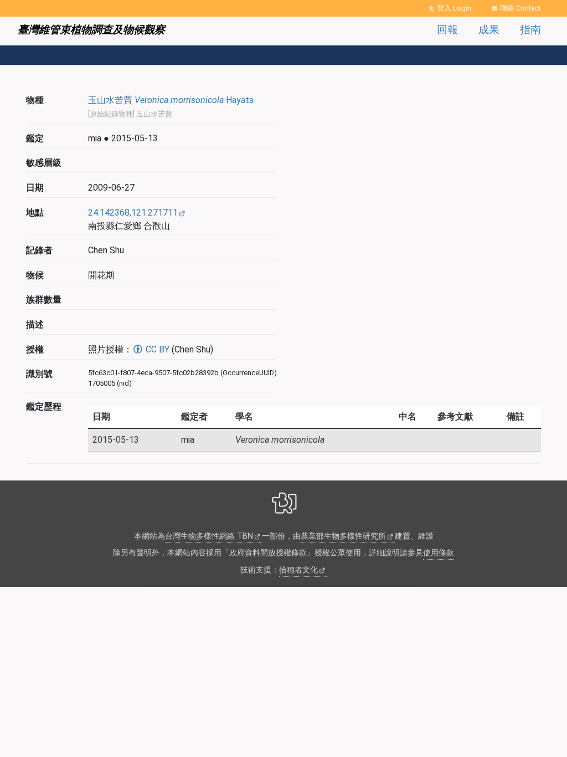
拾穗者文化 (298, 570)
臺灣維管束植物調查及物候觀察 (91, 29)
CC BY (156, 349)
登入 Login (454, 8)
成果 (488, 29)
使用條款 (438, 552)
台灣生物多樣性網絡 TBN (209, 536)
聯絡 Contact (520, 8)
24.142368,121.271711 (133, 212)
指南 (530, 29)
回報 (447, 29)
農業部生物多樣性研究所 (343, 536)
